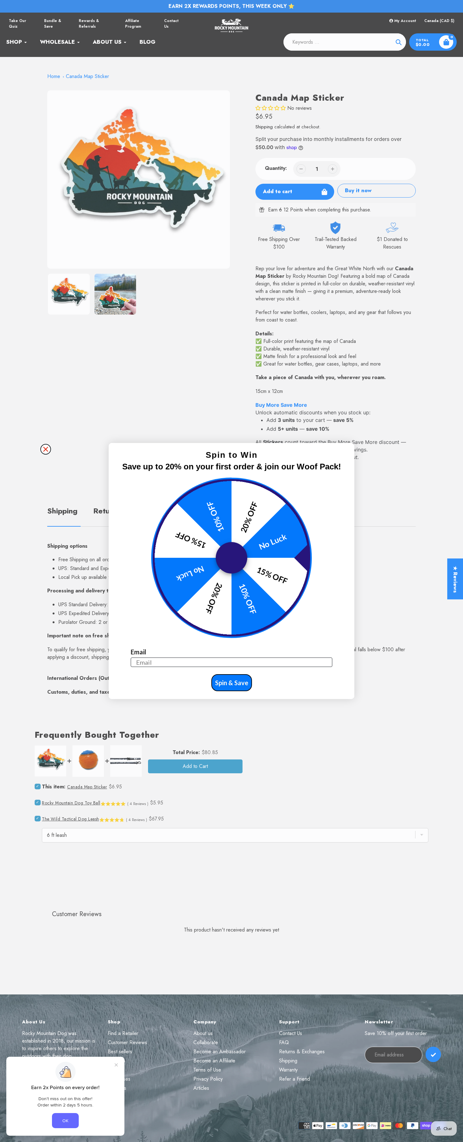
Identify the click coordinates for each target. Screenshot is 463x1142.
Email (138, 652)
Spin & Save (231, 682)
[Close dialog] (46, 449)
